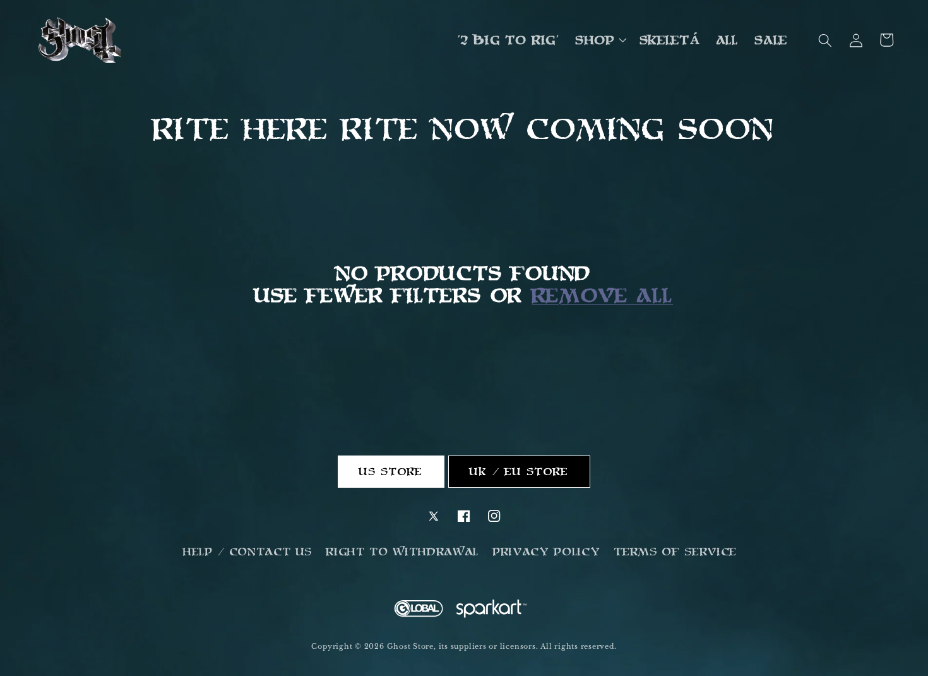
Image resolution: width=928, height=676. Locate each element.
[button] (600, 40)
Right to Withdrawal (402, 551)
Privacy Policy (546, 551)
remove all (603, 294)
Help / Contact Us (247, 551)
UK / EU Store (519, 471)
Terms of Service (675, 551)
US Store (391, 471)
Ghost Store (410, 646)
